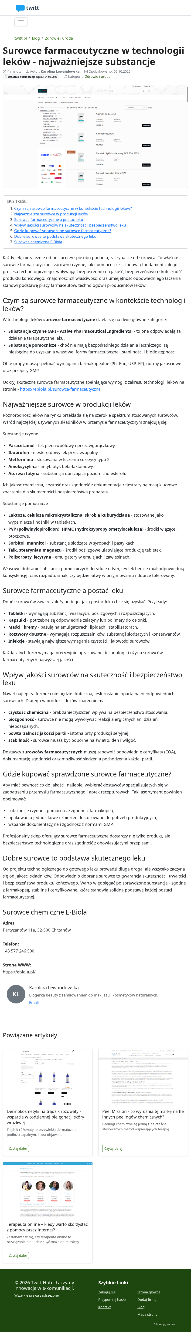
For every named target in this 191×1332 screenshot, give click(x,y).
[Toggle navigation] (20, 22)
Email (34, 1002)
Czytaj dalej (18, 1148)
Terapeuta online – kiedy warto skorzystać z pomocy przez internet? (47, 1227)
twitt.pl (20, 38)
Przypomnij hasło (112, 1299)
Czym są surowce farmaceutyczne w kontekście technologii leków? (73, 208)
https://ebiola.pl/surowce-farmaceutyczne (60, 389)
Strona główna (148, 1292)
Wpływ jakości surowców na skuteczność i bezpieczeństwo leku (70, 225)
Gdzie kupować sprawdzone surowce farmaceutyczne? (62, 230)
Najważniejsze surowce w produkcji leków (51, 214)
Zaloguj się (107, 1292)
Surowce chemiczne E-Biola (38, 241)
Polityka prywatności (165, 1324)
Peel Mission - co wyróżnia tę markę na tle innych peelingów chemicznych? (143, 1114)
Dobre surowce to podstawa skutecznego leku (55, 236)
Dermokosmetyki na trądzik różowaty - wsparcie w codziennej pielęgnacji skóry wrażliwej (45, 1116)
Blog (36, 38)
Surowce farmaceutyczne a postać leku (48, 219)
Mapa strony (147, 1314)
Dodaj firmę (146, 1299)
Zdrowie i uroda (59, 38)
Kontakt (104, 1307)
